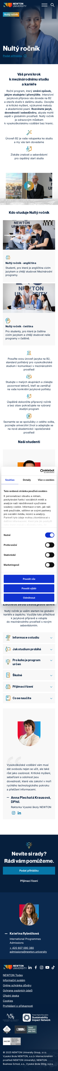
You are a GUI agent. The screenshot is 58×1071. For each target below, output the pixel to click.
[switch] (49, 545)
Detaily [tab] (27, 479)
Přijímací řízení (29, 880)
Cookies (8, 1000)
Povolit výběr (29, 588)
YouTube (47, 967)
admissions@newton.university (28, 951)
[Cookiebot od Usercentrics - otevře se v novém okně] (41, 471)
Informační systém (14, 980)
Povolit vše (29, 579)
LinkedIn (19, 812)
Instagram (13, 812)
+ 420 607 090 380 (22, 947)
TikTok (53, 967)
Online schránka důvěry (17, 985)
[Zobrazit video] (29, 186)
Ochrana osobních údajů (17, 990)
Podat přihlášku (12, 55)
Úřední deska (11, 995)
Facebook (36, 967)
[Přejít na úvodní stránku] (15, 5)
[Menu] (44, 5)
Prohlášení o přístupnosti (18, 1006)
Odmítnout (29, 597)
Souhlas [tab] (10, 479)
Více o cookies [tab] (46, 479)
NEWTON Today (13, 975)
